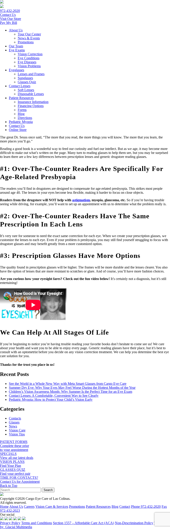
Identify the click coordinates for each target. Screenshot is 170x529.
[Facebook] (2, 519)
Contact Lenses (19, 86)
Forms (22, 110)
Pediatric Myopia (21, 122)
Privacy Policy (10, 523)
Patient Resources (21, 98)
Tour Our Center (29, 34)
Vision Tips (17, 434)
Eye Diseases (27, 62)
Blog (21, 114)
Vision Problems (29, 66)
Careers (29, 506)
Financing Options (31, 106)
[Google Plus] (19, 519)
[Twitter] (6, 519)
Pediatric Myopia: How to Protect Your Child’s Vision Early (51, 399)
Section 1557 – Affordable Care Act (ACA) (83, 523)
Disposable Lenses (31, 94)
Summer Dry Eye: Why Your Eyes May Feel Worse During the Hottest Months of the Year (72, 387)
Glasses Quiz (27, 82)
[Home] (2, 2)
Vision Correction (30, 54)
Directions (25, 118)
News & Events (29, 38)
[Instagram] (10, 519)
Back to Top (8, 485)
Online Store (18, 130)
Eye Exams (17, 50)
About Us (16, 30)
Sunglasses (25, 78)
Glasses (14, 422)
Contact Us (17, 126)
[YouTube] (15, 519)
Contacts (15, 418)
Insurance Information (33, 102)
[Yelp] (24, 519)
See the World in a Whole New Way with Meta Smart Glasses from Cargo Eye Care (67, 383)
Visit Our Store (10, 19)
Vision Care (17, 430)
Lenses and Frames (31, 74)
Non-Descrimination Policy (134, 523)
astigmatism (81, 200)
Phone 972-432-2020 (146, 506)
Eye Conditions (28, 58)
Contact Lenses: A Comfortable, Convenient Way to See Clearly (54, 395)
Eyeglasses (16, 70)
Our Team (16, 46)
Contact (124, 506)
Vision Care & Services (51, 506)
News (13, 426)
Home (4, 506)
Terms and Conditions (36, 523)
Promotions (26, 42)
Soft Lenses (26, 90)
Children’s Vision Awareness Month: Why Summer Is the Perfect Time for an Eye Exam (70, 391)
